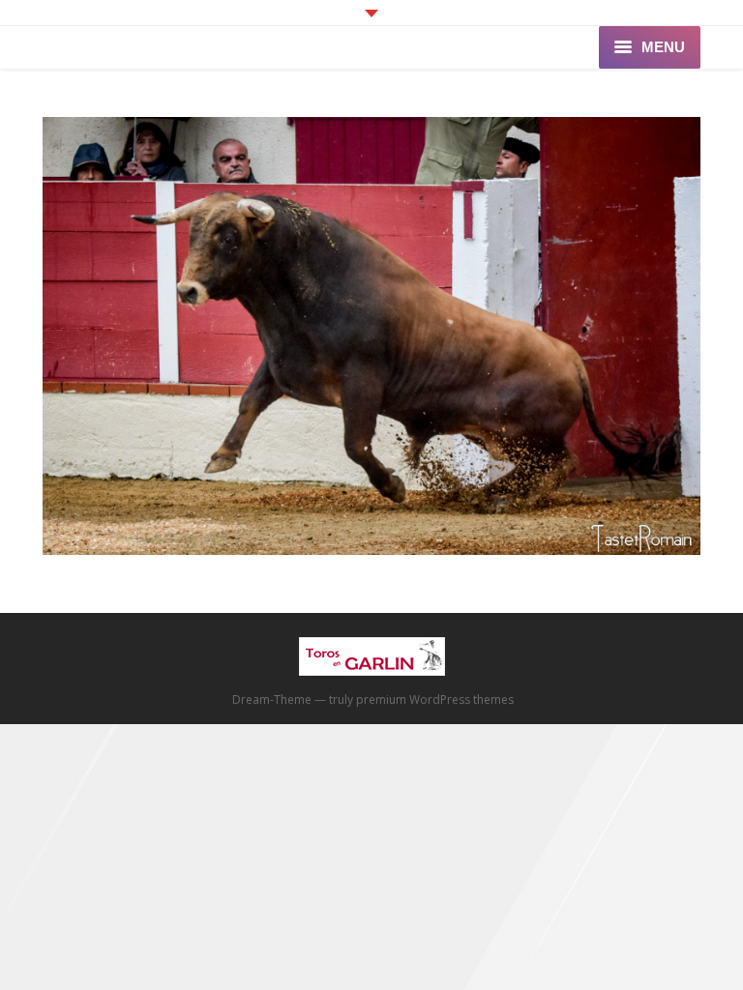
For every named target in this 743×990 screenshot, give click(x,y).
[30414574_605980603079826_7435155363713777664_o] (371, 336)
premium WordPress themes (435, 699)
